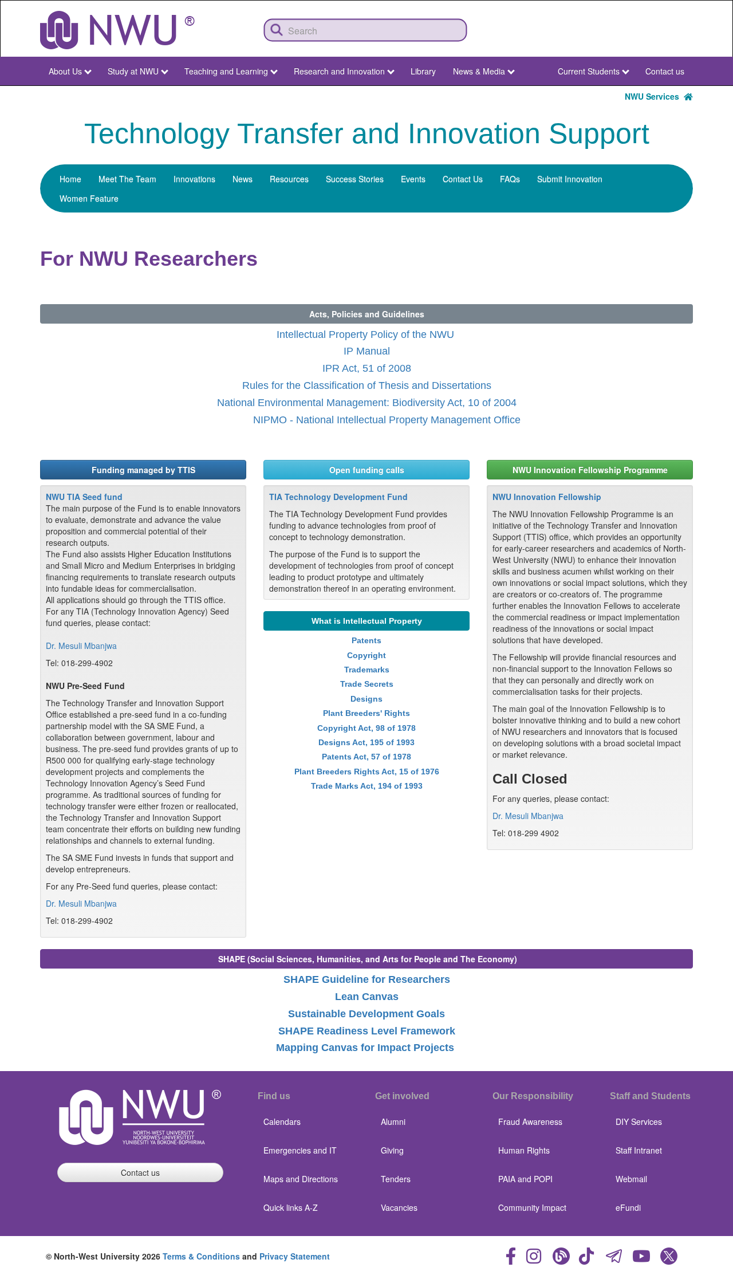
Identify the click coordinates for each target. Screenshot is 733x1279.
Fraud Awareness (530, 1121)
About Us (65, 71)
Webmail (631, 1178)
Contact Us (463, 178)
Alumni (393, 1121)
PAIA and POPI (525, 1178)
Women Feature (89, 198)
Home (70, 178)
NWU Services (654, 96)
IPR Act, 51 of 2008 (366, 368)
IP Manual (367, 351)
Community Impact (532, 1207)
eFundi (628, 1207)
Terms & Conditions (201, 1256)
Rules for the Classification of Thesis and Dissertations (366, 385)
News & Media (479, 71)
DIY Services (639, 1121)
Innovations (194, 178)
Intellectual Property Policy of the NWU (365, 334)
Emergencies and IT (300, 1150)
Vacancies (399, 1207)
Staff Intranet (639, 1150)
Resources (289, 178)
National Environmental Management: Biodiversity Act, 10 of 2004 (367, 402)
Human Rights (524, 1150)
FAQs (510, 178)
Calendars (282, 1121)
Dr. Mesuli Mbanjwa (81, 645)
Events (413, 178)
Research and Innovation (339, 71)
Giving (392, 1150)
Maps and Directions (300, 1178)
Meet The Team (127, 178)
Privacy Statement (294, 1256)
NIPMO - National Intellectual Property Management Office (385, 420)
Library (423, 71)
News (242, 178)
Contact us (664, 71)
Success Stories (355, 178)
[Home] (117, 30)
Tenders (396, 1178)
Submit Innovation (569, 178)
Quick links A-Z (290, 1207)
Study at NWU (133, 71)
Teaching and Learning (226, 71)
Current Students (589, 71)
